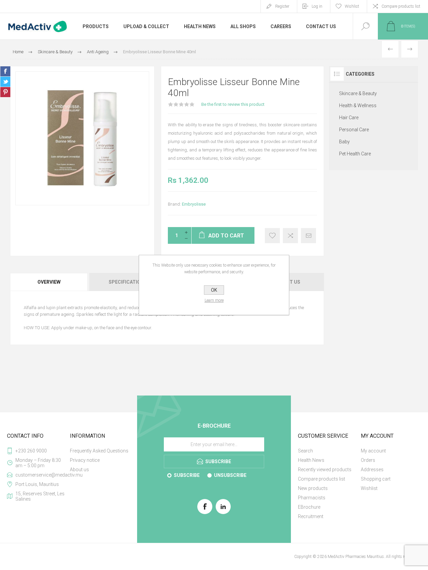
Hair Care (348, 117)
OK (214, 290)
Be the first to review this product (232, 104)
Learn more (214, 300)
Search (305, 450)
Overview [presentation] (49, 282)
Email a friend (308, 235)
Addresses (372, 469)
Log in (317, 6)
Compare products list (401, 6)
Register (282, 6)
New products (313, 488)
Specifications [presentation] (128, 282)
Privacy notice (85, 460)
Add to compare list (290, 235)
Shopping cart (376, 479)
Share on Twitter (5, 82)
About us (79, 469)
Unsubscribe (230, 475)
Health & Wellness (358, 105)
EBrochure (309, 507)
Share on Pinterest (5, 92)
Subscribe (187, 475)
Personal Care (354, 129)
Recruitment (310, 516)
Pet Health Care (355, 153)
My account (373, 450)
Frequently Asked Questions (99, 450)
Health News (311, 460)
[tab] (49, 282)
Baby (344, 141)
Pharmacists (311, 497)
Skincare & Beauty (358, 93)
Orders (368, 460)
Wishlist (369, 488)
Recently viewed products (324, 469)
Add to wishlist (272, 235)
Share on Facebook (5, 71)
